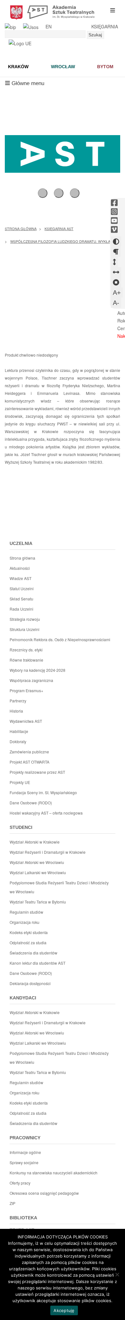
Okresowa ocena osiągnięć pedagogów (44, 1193)
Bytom (105, 66)
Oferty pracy (20, 1183)
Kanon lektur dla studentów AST (37, 963)
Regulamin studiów (26, 912)
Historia (16, 711)
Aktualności (20, 568)
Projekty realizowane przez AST (37, 772)
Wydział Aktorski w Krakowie (35, 842)
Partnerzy (18, 700)
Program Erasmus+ (26, 690)
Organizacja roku (24, 922)
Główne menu (24, 85)
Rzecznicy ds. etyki (26, 649)
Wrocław (63, 66)
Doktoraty (18, 741)
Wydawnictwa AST (26, 721)
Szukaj (95, 34)
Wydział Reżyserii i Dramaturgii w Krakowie (48, 852)
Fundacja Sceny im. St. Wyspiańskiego (43, 792)
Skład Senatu (21, 598)
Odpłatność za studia (28, 942)
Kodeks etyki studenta (29, 932)
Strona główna (21, 228)
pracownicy (25, 1137)
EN (49, 26)
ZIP (12, 1203)
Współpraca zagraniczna (31, 680)
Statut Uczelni (22, 588)
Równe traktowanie (26, 660)
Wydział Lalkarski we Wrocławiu (38, 872)
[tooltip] (114, 203)
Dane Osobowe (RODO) (31, 802)
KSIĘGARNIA (104, 26)
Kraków (18, 66)
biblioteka (23, 1217)
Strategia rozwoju (25, 619)
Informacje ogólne (25, 1152)
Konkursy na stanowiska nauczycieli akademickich (53, 1172)
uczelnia (21, 543)
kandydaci (23, 997)
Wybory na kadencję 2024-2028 (37, 670)
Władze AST (20, 578)
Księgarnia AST (59, 228)
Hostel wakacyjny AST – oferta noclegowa (46, 813)
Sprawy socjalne (24, 1162)
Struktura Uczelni (24, 629)
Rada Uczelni (21, 609)
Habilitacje (19, 731)
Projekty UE (20, 782)
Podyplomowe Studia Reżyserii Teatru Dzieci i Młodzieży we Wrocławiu (59, 887)
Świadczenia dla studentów (33, 952)
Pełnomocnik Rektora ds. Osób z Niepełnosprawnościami (60, 639)
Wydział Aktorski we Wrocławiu (37, 862)
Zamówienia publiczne (29, 751)
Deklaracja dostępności (30, 983)
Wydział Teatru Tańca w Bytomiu (38, 901)
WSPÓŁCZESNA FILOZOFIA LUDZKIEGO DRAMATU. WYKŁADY (62, 241)
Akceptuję (64, 1310)
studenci (21, 827)
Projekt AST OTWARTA (29, 762)
